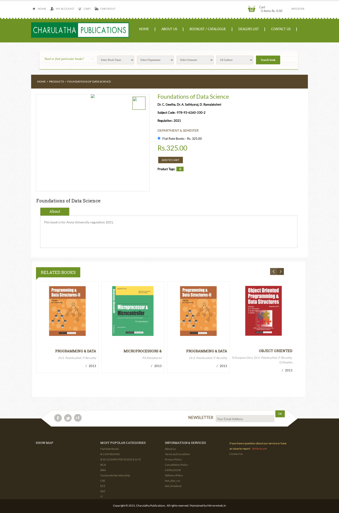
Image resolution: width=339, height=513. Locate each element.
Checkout (108, 8)
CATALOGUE (173, 470)
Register (297, 8)
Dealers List (248, 29)
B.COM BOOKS (110, 454)
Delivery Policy (174, 475)
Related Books (58, 272)
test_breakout (173, 486)
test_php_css (172, 480)
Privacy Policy (173, 459)
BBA (103, 470)
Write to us (258, 448)
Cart (87, 8)
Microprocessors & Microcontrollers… (142, 351)
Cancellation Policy (176, 464)
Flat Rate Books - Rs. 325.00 (182, 138)
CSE (102, 480)
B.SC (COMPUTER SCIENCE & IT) (120, 459)
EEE (102, 491)
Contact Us (281, 29)
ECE (102, 486)
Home (42, 8)
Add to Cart (170, 160)
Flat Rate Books (109, 449)
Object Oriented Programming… (275, 350)
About (54, 211)
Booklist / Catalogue (208, 29)
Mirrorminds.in (216, 505)
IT (101, 496)
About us (169, 29)
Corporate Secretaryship (115, 475)
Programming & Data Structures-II (75, 351)
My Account (65, 8)
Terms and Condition (177, 454)
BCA (103, 464)
